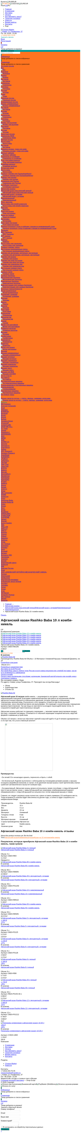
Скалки (3, 321)
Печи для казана (7, 211)
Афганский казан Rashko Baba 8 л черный (17, 967)
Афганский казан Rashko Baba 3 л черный (17, 850)
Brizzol (3, 417)
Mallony (4, 470)
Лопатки (4, 306)
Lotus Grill (4, 466)
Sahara (3, 519)
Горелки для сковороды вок (11, 264)
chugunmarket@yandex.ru (11, 1073)
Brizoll (3, 415)
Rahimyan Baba (7, 500)
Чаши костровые (7, 215)
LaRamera (5, 461)
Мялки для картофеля (9, 325)
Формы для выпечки (9, 123)
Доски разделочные (8, 291)
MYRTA (4, 468)
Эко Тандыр (5, 597)
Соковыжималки (7, 387)
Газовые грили (6, 272)
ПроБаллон (5, 578)
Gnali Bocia (5, 447)
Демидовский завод (8, 563)
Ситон (3, 587)
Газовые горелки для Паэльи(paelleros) (16, 174)
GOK (3, 440)
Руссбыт (4, 583)
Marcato (4, 472)
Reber (3, 504)
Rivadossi (4, 512)
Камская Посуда (7, 568)
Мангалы (4, 208)
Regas (3, 506)
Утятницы (4, 87)
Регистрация (6, 41)
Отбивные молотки (8, 328)
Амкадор (4, 538)
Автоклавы (5, 219)
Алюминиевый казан (26, 837)
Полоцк (4, 574)
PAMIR (3, 495)
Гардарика (5, 557)
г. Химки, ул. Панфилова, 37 (12, 31)
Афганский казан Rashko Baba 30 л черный (18, 988)
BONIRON (5, 411)
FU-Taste (4, 428)
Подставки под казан (9, 223)
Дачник (3, 561)
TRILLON (4, 527)
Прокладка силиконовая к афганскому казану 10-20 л (22, 1031)
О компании (9, 11)
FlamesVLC (5, 432)
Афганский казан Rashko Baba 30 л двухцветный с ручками (24, 880)
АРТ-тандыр (5, 236)
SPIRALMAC (6, 513)
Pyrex (3, 498)
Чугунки (4, 90)
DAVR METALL (7, 427)
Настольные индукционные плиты (14, 249)
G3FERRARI (6, 434)
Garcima (4, 444)
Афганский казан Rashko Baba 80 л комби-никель (20, 866)
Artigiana (4, 410)
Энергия (4, 600)
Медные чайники (7, 153)
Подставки (5, 310)
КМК (2, 566)
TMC (3, 525)
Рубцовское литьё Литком (11, 581)
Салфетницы (6, 336)
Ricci (3, 508)
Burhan (3, 419)
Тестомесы (5, 378)
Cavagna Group (7, 421)
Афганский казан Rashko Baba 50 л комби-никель (20, 908)
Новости (8, 20)
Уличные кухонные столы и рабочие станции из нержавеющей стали (28, 226)
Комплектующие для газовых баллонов (16, 285)
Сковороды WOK (7, 136)
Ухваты (4, 302)
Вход (3, 39)
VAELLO (4, 529)
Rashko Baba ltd (7, 502)
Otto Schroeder (6, 493)
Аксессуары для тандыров (11, 243)
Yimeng (4, 534)
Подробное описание (9, 662)
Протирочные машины (10, 391)
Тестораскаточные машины (11, 381)
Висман (4, 553)
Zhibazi (3, 536)
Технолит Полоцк (7, 595)
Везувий (4, 551)
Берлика (4, 547)
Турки (3, 94)
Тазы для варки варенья (10, 160)
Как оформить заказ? (13, 17)
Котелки (4, 111)
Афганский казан (11, 837)
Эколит (3, 598)
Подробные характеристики (12, 667)
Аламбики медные (8, 164)
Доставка (8, 13)
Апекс (3, 542)
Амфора (4, 240)
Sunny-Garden (6, 523)
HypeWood (5, 455)
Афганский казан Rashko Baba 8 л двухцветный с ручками (23, 947)
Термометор (5, 340)
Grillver (3, 449)
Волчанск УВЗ (6, 555)
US (6, 5)
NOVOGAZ (5, 479)
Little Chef (4, 464)
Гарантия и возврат (12, 18)
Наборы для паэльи (8, 177)
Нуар (3, 570)
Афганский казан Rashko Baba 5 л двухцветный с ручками (23, 926)
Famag (3, 430)
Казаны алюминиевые (9, 104)
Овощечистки (6, 317)
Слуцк (3, 589)
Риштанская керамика (9, 580)
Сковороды (5, 83)
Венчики (4, 332)
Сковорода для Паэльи (10, 181)
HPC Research (6, 451)
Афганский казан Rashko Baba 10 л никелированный (21, 894)
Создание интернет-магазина (12, 1080)
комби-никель (54, 837)
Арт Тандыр (5, 544)
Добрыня (4, 564)
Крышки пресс (6, 368)
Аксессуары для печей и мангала (14, 204)
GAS (2, 436)
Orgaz (3, 491)
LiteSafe (4, 462)
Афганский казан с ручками (11, 194)
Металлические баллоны (10, 277)
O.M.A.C (4, 489)
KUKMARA (5, 457)
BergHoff (4, 413)
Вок (2, 68)
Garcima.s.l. (5, 445)
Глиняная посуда (7, 98)
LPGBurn (4, 459)
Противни (5, 126)
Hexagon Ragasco (8, 453)
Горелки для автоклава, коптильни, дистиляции (19, 253)
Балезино (4, 546)
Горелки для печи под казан (11, 260)
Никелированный (7, 198)
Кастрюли (4, 79)
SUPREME (5, 517)
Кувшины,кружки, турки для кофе (14, 149)
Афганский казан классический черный (16, 191)
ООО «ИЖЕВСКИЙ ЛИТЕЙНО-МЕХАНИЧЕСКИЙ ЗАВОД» (24, 572)
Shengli (4, 521)
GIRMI (3, 438)
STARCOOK (5, 515)
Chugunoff (5, 423)
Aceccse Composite (8, 406)
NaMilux (4, 483)
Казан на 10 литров (41, 837)
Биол (3, 549)
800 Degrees (6, 404)
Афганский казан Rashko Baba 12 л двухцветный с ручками (24, 1008)
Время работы (10, 22)
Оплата (8, 15)
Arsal (3, 408)
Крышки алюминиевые (10, 353)
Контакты (8, 24)
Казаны (4, 75)
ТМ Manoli (5, 593)
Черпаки (4, 298)
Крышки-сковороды (8, 364)
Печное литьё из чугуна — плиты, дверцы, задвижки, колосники (25, 398)
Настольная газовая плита (11, 268)
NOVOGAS (5, 478)
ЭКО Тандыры (6, 232)
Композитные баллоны (10, 281)
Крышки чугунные (8, 357)
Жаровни (4, 72)
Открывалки (5, 313)
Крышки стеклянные (9, 361)
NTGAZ (4, 481)
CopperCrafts (6, 425)
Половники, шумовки (9, 294)
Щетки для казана (8, 347)
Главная (8, 9)
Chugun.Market (11, 1063)
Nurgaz (3, 487)
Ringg (3, 510)
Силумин (4, 585)
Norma (3, 485)
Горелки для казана (8, 257)
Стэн (3, 591)
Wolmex (4, 532)
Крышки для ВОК (7, 372)
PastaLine (4, 496)
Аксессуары (5, 141)
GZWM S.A (5, 442)
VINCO (3, 530)
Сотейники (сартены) (9, 185)
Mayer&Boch (6, 474)
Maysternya (5, 476)
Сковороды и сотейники (10, 157)
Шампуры (5, 344)
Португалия (5, 576)
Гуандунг (4, 559)
